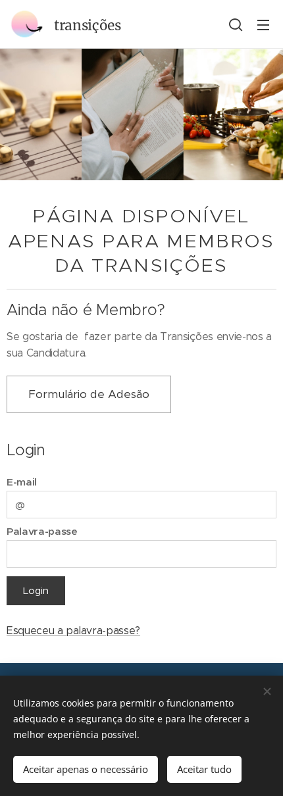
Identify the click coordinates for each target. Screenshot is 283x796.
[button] (235, 24)
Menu (263, 24)
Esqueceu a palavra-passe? (73, 630)
